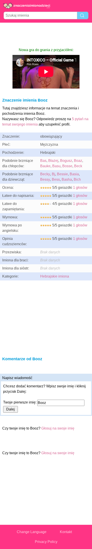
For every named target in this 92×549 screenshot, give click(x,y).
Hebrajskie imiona (54, 276)
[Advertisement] (46, 35)
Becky (45, 174)
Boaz (78, 161)
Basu (56, 166)
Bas (43, 161)
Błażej (53, 161)
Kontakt (66, 532)
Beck (78, 166)
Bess (56, 179)
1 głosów (80, 187)
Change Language (31, 532)
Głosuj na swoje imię (57, 428)
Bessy (45, 179)
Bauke (45, 166)
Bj (53, 174)
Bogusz (66, 161)
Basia (74, 174)
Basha (67, 179)
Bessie (62, 174)
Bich (77, 179)
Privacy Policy (46, 542)
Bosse (67, 166)
